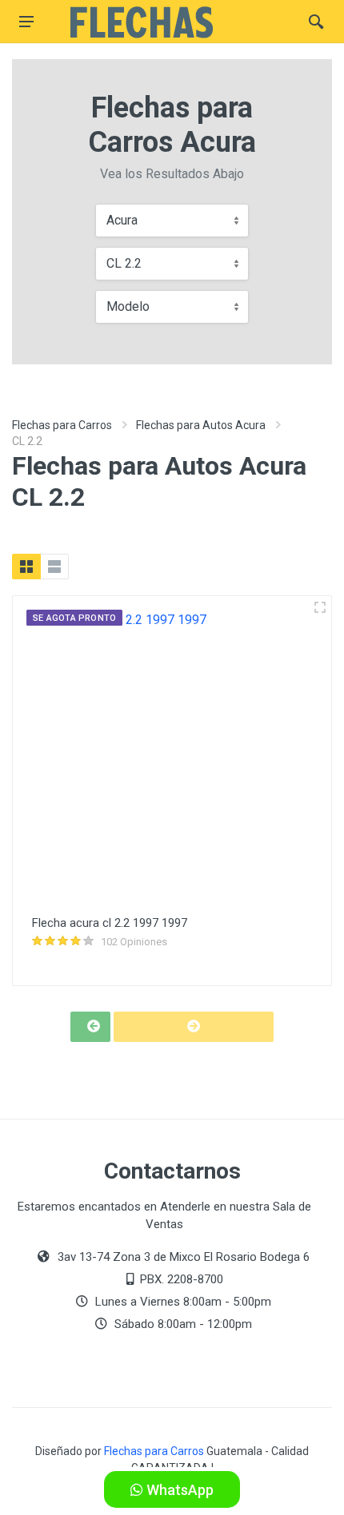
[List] (54, 566)
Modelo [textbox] (128, 306)
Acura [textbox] (122, 220)
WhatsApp (178, 1489)
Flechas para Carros (62, 425)
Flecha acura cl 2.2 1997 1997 (109, 923)
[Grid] (26, 566)
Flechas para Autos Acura (201, 425)
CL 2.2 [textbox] (124, 263)
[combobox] (172, 221)
